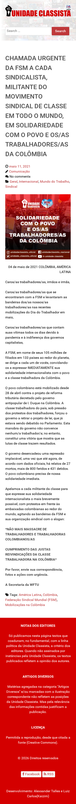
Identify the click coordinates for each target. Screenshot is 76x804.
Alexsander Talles (47, 791)
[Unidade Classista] (38, 11)
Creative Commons (42, 743)
